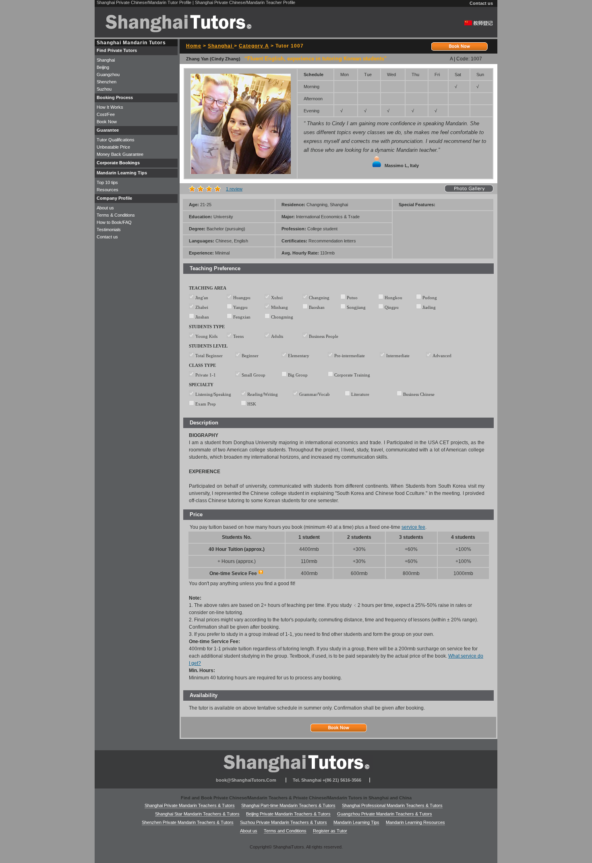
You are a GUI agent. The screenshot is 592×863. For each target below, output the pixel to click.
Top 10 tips (107, 182)
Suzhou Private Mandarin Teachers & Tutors (283, 822)
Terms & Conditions (116, 215)
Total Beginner (209, 355)
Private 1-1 (205, 375)
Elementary (298, 355)
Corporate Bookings (118, 162)
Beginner (250, 355)
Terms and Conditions (285, 830)
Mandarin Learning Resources (415, 822)
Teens (238, 336)
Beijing (103, 67)
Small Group (253, 375)
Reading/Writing (262, 394)
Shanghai (221, 46)
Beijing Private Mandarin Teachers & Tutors (288, 813)
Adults (277, 336)
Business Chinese (419, 394)
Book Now (107, 121)
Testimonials (109, 229)
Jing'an (201, 297)
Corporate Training (352, 375)
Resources (107, 189)
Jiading (429, 307)
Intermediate (398, 355)
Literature (360, 394)
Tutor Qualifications (116, 139)
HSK (251, 403)
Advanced (442, 355)
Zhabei (201, 307)
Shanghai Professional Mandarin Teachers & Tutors (392, 805)
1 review (234, 188)
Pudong (429, 297)
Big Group (298, 375)
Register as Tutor (330, 830)
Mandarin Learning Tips (356, 822)
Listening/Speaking (213, 394)
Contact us (481, 3)
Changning (319, 297)
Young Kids (206, 336)
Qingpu (392, 307)
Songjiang (356, 307)
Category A (254, 46)
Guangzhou (108, 74)
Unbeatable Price (113, 147)
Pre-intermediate (349, 355)
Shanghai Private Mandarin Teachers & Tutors (190, 805)
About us (105, 207)
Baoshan (317, 307)
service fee (413, 527)
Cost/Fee (106, 114)
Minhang (279, 307)
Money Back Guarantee (120, 154)
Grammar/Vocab (314, 394)
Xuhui (277, 297)
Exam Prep (205, 403)
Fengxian (241, 317)
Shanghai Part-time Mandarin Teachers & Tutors (288, 805)
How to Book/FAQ (114, 222)
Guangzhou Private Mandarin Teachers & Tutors (384, 813)
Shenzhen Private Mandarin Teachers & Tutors (188, 822)
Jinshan (202, 317)
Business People (323, 336)
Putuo (352, 297)
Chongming (282, 317)
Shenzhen (106, 81)
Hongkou (393, 297)
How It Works (110, 107)
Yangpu (240, 307)
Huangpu (241, 297)
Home (193, 46)
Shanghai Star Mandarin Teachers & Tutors (197, 813)
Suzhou (104, 89)
